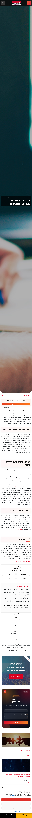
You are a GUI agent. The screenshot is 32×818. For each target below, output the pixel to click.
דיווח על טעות (6, 605)
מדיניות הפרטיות (12, 795)
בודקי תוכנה (16, 486)
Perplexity (23, 578)
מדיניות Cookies (17, 811)
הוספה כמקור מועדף (16, 404)
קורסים (20, 529)
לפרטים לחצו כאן (16, 677)
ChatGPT (23, 574)
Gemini (8, 578)
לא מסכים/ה (16, 804)
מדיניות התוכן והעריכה (14, 605)
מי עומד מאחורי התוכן (23, 605)
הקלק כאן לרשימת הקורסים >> (23, 561)
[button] (2, 787)
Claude (8, 574)
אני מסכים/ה (16, 800)
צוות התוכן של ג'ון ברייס (20, 407)
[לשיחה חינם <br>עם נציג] (27, 815)
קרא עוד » (28, 755)
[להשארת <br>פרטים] (11, 815)
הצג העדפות (16, 808)
